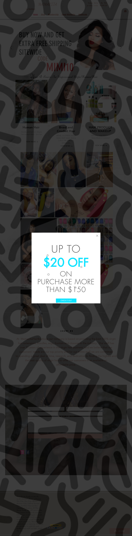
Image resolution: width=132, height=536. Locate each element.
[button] (97, 236)
